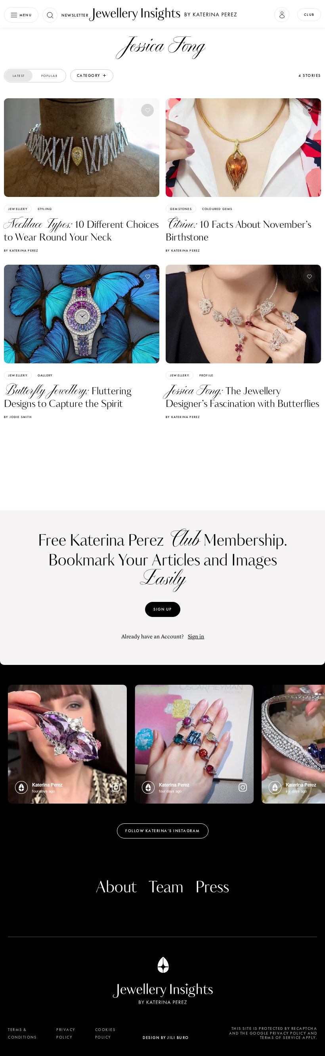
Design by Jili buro (166, 1037)
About (116, 887)
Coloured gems (217, 209)
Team (166, 887)
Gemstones (181, 209)
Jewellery (17, 209)
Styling (45, 209)
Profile (206, 375)
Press (212, 887)
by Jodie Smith (18, 417)
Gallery (45, 375)
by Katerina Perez (21, 250)
